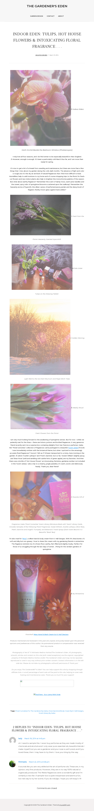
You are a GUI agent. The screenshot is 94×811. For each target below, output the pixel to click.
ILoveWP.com (65, 805)
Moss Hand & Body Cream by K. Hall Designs (51, 634)
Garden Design (36, 16)
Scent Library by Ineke (47, 713)
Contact (51, 16)
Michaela (22, 762)
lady (20, 738)
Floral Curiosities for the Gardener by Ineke (31, 711)
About (61, 16)
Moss (24, 539)
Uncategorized (41, 55)
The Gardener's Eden (47, 6)
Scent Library (73, 448)
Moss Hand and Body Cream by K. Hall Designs (66, 711)
